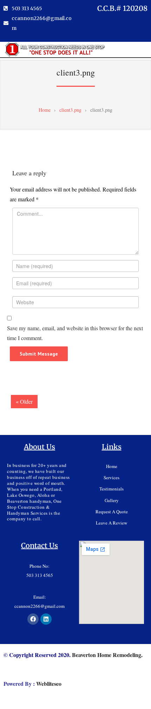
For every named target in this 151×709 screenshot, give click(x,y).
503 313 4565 (39, 575)
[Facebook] (33, 619)
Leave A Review (111, 523)
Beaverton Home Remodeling (106, 655)
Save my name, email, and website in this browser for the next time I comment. (75, 333)
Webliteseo (48, 683)
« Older (24, 401)
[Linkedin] (46, 619)
